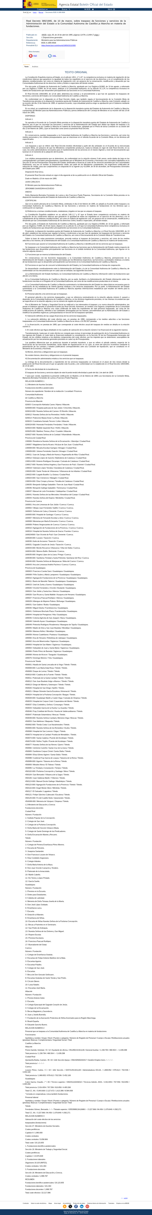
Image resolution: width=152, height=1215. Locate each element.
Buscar (41, 12)
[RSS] (64, 1208)
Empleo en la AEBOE (122, 1203)
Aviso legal (57, 1203)
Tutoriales (111, 1203)
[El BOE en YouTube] (87, 1208)
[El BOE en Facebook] (76, 1208)
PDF (35, 56)
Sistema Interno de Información (96, 1203)
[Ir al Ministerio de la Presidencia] (40, 4)
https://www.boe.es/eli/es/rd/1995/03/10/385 (58, 45)
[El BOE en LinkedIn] (81, 1208)
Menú (110, 9)
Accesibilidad (67, 1203)
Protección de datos (79, 1203)
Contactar (26, 1203)
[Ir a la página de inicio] (85, 4)
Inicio (34, 12)
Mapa (50, 1203)
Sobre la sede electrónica (38, 1203)
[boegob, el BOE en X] (70, 1208)
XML (54, 56)
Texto (26, 66)
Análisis (35, 66)
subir (126, 1198)
